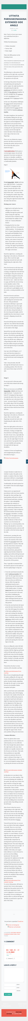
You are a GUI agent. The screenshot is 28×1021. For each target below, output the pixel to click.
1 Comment (9, 941)
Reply (8, 955)
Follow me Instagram (14, 917)
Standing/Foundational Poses (12, 934)
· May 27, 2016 (8, 953)
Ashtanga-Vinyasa (16, 932)
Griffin (15, 30)
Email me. (20, 921)
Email (18, 987)
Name (18, 984)
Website (18, 990)
